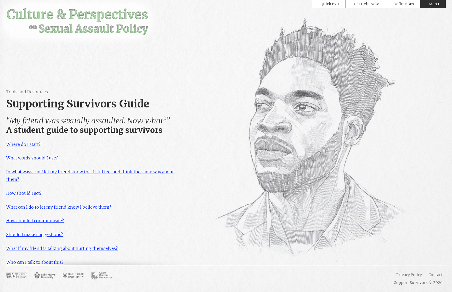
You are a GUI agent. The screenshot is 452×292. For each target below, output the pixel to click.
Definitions (403, 4)
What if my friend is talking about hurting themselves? (62, 248)
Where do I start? (23, 144)
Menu (434, 4)
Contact (435, 274)
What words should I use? (32, 158)
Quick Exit (329, 4)
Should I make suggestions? (34, 234)
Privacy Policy (409, 274)
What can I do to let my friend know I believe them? (58, 207)
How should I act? (24, 193)
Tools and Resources (27, 91)
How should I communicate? (35, 220)
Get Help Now (366, 4)
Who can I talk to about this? (35, 262)
